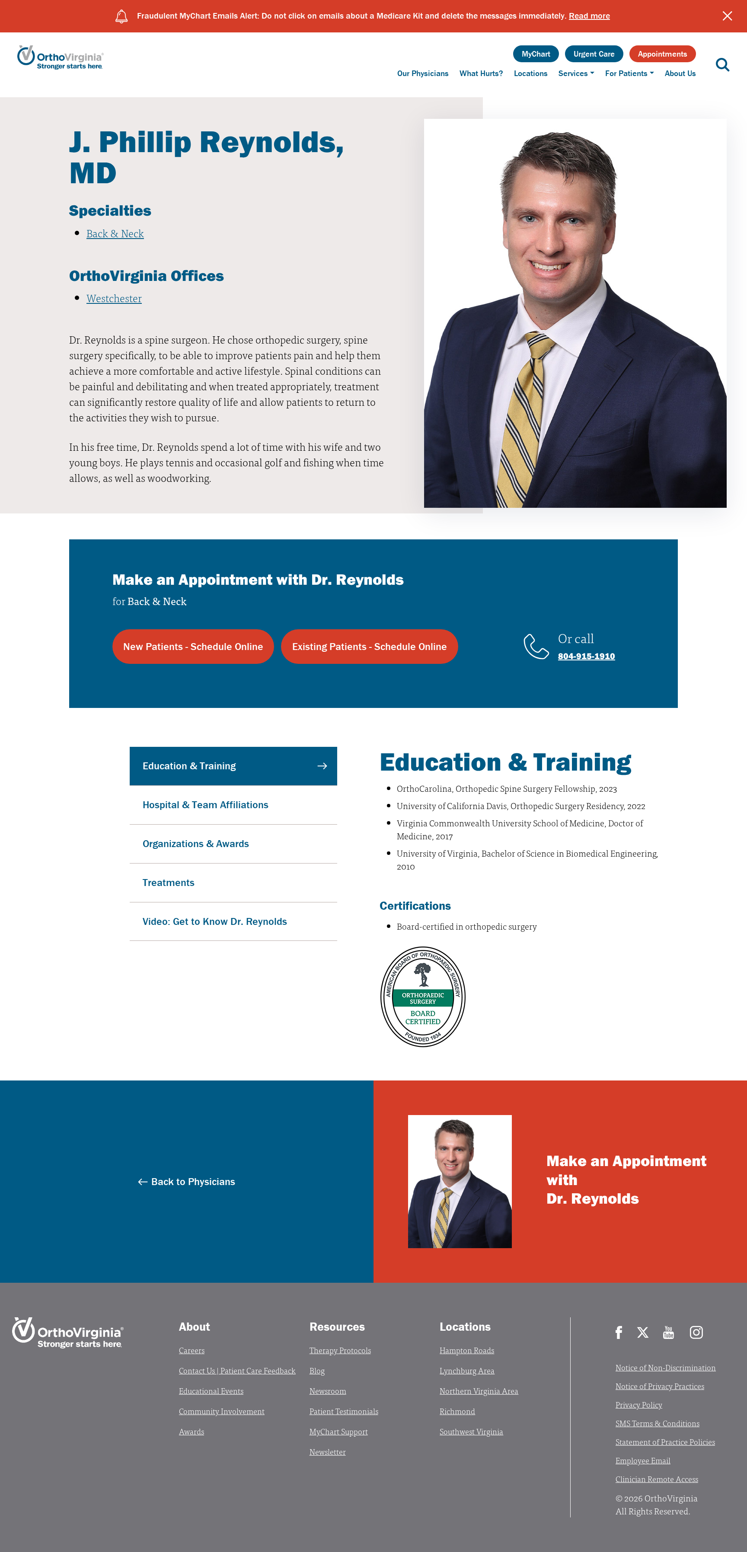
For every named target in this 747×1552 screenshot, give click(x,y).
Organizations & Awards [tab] (196, 843)
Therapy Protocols (340, 1350)
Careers (191, 1350)
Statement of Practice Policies (665, 1441)
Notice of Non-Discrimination (666, 1367)
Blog (317, 1370)
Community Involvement (222, 1411)
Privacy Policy (639, 1404)
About (194, 1326)
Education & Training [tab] (189, 765)
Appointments (662, 53)
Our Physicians (423, 73)
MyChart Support (339, 1431)
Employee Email (643, 1460)
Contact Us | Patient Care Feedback (237, 1370)
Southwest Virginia (471, 1431)
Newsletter (328, 1451)
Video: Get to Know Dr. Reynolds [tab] (215, 921)
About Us (680, 73)
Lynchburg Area (467, 1370)
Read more (589, 15)
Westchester (114, 297)
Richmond (457, 1411)
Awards (191, 1431)
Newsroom (328, 1390)
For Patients (626, 73)
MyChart (536, 53)
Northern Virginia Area (479, 1390)
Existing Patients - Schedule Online (369, 646)
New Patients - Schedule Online (193, 646)
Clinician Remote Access (657, 1478)
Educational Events (211, 1390)
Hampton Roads (467, 1350)
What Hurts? (481, 73)
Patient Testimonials (344, 1411)
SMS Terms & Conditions (657, 1423)
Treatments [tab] (169, 882)
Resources (337, 1326)
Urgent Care (594, 53)
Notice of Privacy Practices (660, 1386)
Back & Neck (115, 232)
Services (573, 73)
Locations (531, 73)
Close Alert (727, 16)
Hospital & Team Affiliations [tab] (205, 804)
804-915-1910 (586, 655)
